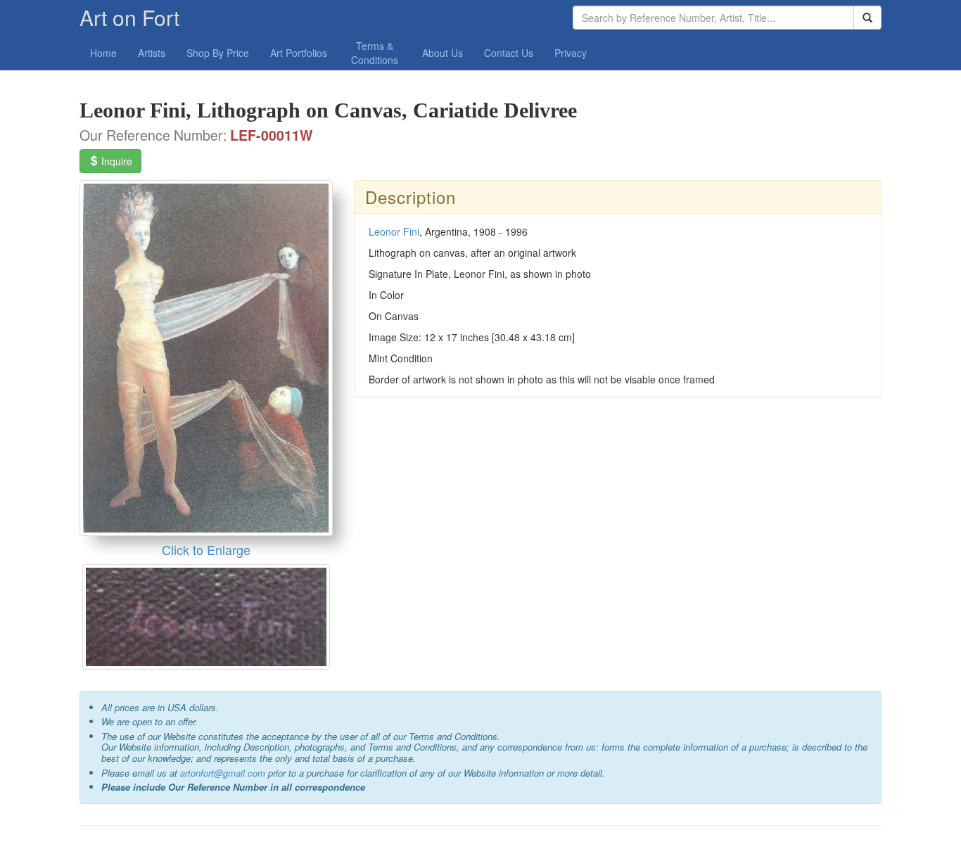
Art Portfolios (298, 53)
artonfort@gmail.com (222, 772)
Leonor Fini (394, 231)
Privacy (570, 53)
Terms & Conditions (374, 53)
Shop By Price (217, 53)
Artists (151, 53)
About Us (442, 53)
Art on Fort (129, 17)
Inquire (115, 161)
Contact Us (508, 53)
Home (103, 53)
